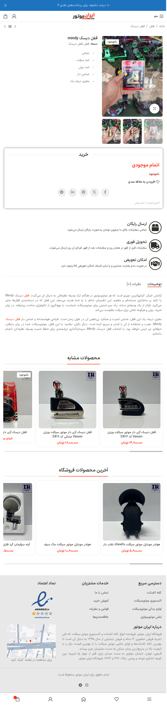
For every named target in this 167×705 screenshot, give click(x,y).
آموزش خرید (101, 600)
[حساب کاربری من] (14, 16)
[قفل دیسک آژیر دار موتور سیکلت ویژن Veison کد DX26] (131, 399)
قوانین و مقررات (99, 609)
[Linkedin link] (72, 192)
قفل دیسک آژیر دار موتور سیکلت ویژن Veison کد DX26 (131, 434)
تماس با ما (102, 592)
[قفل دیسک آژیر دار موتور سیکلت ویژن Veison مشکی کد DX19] (67, 399)
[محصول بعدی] (4, 26)
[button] (158, 76)
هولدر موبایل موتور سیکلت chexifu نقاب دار (131, 544)
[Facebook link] (105, 192)
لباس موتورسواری (151, 617)
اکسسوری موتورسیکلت (148, 600)
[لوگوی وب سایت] (83, 16)
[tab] (154, 284)
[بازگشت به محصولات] (10, 26)
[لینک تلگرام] (61, 192)
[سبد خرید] (5, 16)
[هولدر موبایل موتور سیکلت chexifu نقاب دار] (131, 512)
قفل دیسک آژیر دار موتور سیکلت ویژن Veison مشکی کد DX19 (67, 434)
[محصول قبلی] (15, 26)
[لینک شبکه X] (94, 192)
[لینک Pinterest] (83, 192)
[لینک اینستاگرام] (87, 685)
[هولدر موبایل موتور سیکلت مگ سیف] (67, 512)
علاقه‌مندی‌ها (101, 617)
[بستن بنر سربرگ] (5, 5)
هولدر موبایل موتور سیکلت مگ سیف (67, 544)
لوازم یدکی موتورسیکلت (147, 609)
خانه (162, 26)
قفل (151, 26)
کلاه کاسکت (154, 592)
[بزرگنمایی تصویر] (154, 108)
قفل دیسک (137, 26)
